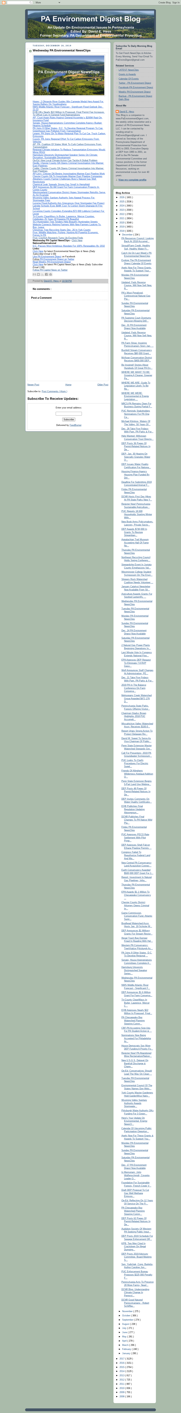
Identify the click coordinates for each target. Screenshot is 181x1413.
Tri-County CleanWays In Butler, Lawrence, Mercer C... (135, 1003)
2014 (122, 1371)
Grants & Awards (127, 74)
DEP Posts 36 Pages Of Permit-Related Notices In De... (135, 446)
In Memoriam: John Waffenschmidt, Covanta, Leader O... (135, 1175)
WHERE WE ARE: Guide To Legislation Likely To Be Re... (135, 386)
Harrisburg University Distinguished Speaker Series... (134, 970)
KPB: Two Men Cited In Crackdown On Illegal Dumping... (133, 1246)
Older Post (102, 385)
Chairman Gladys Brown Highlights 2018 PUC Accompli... (133, 716)
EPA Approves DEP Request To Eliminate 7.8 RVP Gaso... (136, 663)
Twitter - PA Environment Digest (135, 83)
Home (68, 385)
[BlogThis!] (38, 274)
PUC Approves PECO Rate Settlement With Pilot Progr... (135, 837)
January (126, 1353)
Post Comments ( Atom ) (54, 391)
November (127, 1311)
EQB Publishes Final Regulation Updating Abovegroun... (133, 809)
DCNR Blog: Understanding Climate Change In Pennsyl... (135, 1292)
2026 (122, 197)
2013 (122, 1375)
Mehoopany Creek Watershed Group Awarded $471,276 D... (136, 698)
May (124, 1336)
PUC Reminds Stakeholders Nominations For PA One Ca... (135, 414)
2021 (122, 218)
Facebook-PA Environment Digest (136, 87)
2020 (122, 222)
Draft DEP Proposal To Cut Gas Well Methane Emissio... (135, 1193)
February (127, 1349)
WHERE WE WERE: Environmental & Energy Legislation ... (135, 396)
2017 (122, 1359)
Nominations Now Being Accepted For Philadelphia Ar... (136, 1038)
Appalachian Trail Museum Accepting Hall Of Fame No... (135, 542)
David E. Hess (126, 111)
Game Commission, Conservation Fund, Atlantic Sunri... (136, 916)
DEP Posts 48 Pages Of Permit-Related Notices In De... (135, 791)
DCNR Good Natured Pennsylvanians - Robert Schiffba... (135, 1303)
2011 (122, 1384)
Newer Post (33, 385)
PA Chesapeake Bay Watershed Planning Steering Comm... (133, 1020)
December (127, 234)
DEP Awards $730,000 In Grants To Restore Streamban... (134, 532)
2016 (122, 1363)
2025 (122, 201)
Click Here (77, 240)
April (124, 1341)
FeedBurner (75, 425)
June (125, 1332)
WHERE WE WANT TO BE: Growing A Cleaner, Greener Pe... (136, 375)
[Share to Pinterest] (50, 274)
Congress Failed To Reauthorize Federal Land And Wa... (135, 855)
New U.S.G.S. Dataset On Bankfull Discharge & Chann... (134, 1063)
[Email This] (34, 274)
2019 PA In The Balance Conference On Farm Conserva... (133, 688)
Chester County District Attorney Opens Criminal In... (135, 905)
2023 (122, 210)
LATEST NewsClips (129, 70)
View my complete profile (132, 180)
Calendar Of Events (129, 79)
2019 (122, 227)
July (124, 1328)
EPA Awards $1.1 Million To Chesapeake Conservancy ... (136, 895)
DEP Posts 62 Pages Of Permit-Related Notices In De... (135, 1221)
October (126, 1315)
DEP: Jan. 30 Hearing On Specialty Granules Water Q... (135, 457)
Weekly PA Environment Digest (135, 92)
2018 (122, 231)
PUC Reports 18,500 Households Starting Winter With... (136, 514)
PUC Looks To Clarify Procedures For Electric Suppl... (134, 763)
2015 (122, 1367)
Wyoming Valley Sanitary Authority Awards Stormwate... (134, 1103)
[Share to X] (42, 274)
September (128, 1320)
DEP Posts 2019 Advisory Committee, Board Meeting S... (136, 1257)
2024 (122, 205)
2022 (122, 214)
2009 (122, 1392)
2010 (122, 1388)
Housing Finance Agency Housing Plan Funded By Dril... (135, 474)
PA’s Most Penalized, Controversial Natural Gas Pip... (135, 296)
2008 (122, 1396)
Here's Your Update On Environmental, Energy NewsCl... (134, 1121)
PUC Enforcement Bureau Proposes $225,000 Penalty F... (136, 1274)
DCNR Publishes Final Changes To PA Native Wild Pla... (136, 819)
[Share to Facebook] (46, 274)
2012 (122, 1380)
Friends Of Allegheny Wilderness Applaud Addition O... (137, 774)
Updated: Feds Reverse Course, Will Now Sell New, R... (136, 285)
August (126, 1324)
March (125, 1345)
